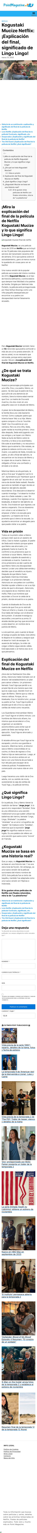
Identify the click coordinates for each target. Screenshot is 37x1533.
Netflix (5, 21)
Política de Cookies (11, 1449)
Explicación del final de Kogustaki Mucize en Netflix (19, 177)
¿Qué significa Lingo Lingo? (16, 181)
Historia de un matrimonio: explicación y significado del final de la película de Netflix (18, 126)
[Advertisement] (18, 101)
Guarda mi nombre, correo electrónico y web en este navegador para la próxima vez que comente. (18, 998)
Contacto (7, 1456)
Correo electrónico (11, 972)
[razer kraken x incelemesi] (18, 1532)
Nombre (5, 961)
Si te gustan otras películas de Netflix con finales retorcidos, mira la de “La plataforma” (23, 194)
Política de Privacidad (12, 1451)
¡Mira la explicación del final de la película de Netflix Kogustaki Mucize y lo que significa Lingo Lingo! (18, 160)
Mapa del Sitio (9, 1458)
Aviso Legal (8, 1454)
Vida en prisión (14, 173)
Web (3, 983)
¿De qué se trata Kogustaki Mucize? (16, 169)
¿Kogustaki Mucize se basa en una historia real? (17, 185)
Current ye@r (8, 1011)
